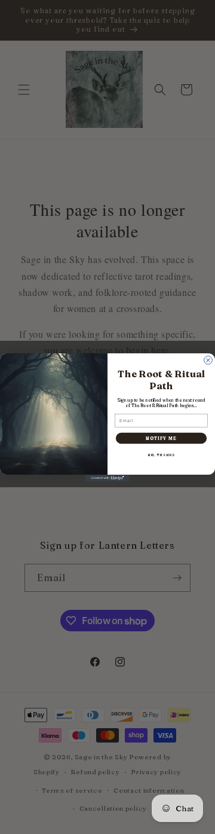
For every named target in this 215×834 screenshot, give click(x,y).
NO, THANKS (161, 455)
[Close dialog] (208, 360)
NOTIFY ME (161, 438)
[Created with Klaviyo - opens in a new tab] (107, 478)
